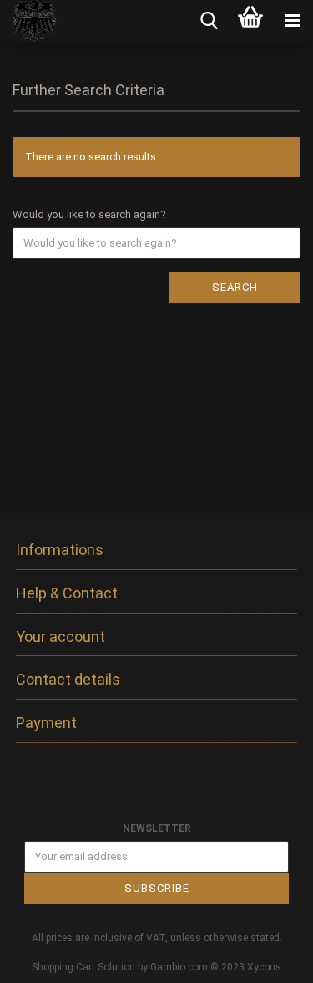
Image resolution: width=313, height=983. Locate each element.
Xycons (264, 967)
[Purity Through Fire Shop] (29, 21)
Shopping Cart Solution (83, 967)
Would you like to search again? (89, 214)
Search (235, 287)
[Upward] (267, 958)
